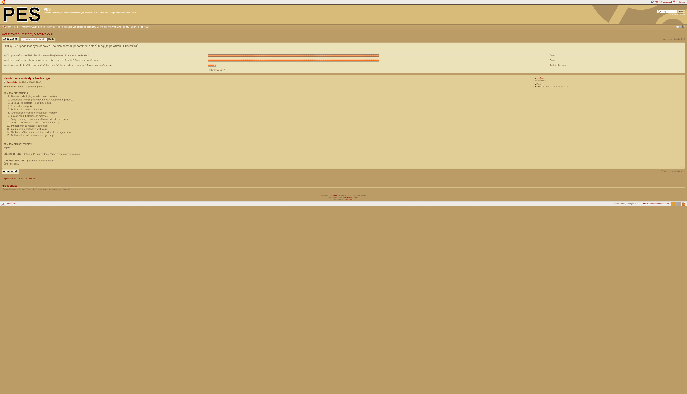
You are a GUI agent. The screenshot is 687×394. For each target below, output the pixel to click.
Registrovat (667, 2)
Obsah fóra (10, 27)
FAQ (656, 2)
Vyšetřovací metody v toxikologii (27, 34)
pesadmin (12, 82)
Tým (615, 204)
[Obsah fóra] (22, 14)
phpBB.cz (350, 199)
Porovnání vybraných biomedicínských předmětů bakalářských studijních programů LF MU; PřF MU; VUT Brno (69, 27)
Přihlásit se (680, 2)
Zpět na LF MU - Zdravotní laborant (19, 179)
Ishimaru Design (352, 197)
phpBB (334, 195)
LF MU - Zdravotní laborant (135, 27)
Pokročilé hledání (677, 14)
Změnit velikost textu (682, 26)
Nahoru (682, 167)
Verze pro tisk (677, 26)
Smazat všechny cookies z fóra (657, 204)
